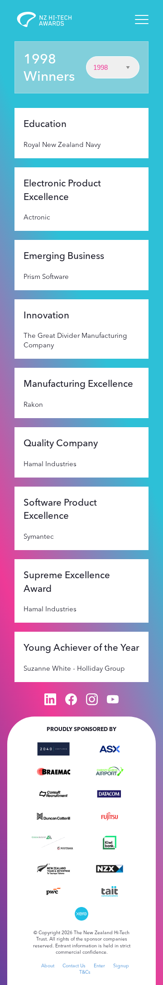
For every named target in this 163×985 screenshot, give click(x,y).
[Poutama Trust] (65, 847)
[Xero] (81, 913)
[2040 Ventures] (53, 747)
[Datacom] (109, 793)
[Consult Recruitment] (53, 793)
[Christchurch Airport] (109, 770)
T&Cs (85, 972)
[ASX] (109, 747)
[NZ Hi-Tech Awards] (50, 19)
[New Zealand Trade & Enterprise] (53, 868)
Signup (121, 966)
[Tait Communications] (109, 890)
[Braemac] (53, 770)
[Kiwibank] (109, 841)
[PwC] (53, 890)
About (47, 966)
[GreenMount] (41, 836)
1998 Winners (49, 67)
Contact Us (74, 966)
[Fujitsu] (109, 815)
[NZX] (109, 868)
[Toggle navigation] (142, 19)
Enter (99, 966)
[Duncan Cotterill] (53, 815)
